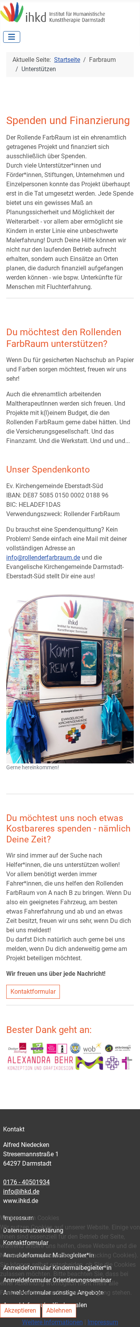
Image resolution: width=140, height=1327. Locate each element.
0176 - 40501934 (26, 1182)
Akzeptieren (20, 1310)
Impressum (103, 1322)
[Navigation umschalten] (11, 37)
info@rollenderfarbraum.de (43, 557)
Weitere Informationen (52, 1322)
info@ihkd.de (21, 1191)
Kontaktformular (33, 991)
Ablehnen (59, 1310)
